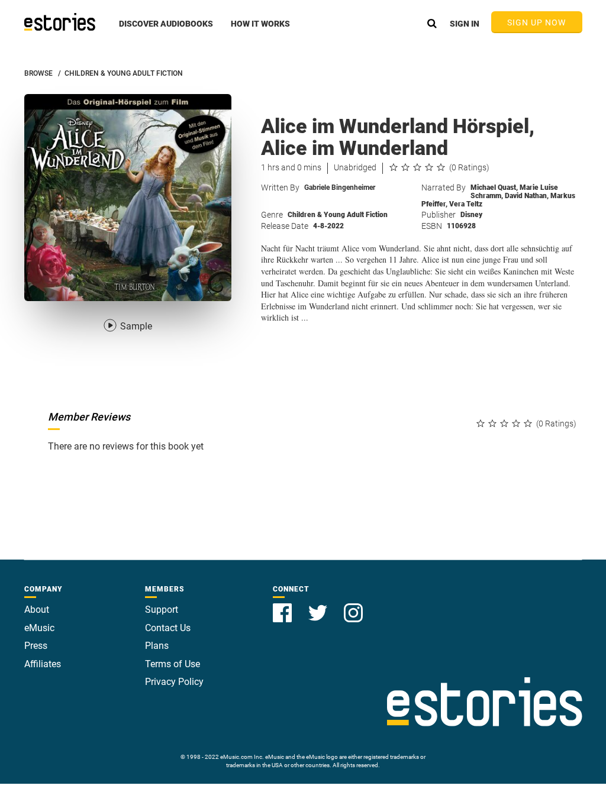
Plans (157, 645)
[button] (166, 30)
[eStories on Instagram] (353, 606)
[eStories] (59, 22)
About (36, 609)
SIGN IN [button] (464, 23)
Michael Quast (494, 187)
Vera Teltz (465, 204)
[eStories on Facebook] (283, 606)
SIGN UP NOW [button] (536, 22)
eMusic (39, 628)
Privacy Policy (174, 681)
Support (161, 609)
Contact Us (168, 628)
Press (35, 645)
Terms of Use (172, 664)
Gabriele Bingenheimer (339, 187)
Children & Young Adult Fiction (338, 215)
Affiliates (42, 664)
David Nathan (527, 196)
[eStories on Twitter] (319, 606)
